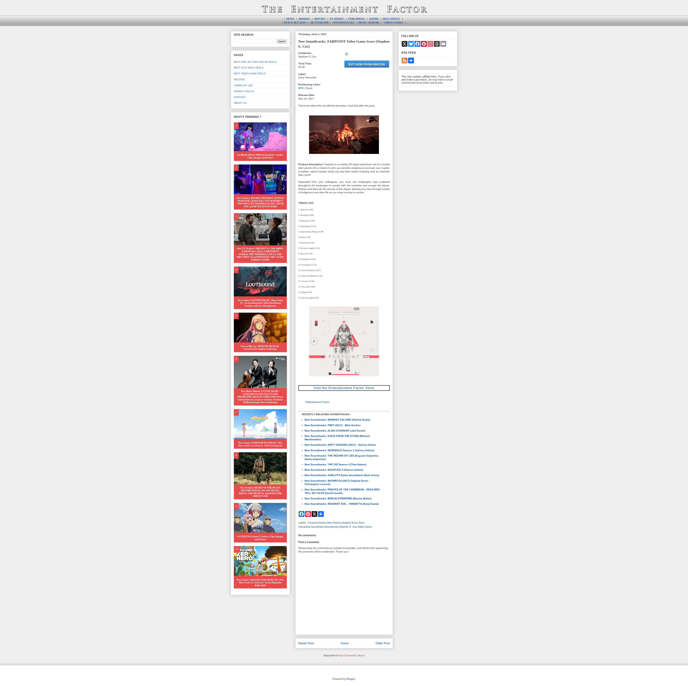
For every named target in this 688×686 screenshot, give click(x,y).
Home (345, 643)
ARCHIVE (239, 79)
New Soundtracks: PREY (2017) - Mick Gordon (333, 425)
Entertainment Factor (317, 402)
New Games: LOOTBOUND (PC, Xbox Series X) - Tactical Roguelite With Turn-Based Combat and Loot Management (260, 303)
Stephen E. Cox (348, 526)
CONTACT (240, 97)
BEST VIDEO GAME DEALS (250, 73)
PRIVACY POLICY (244, 91)
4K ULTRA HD (319, 22)
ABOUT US (240, 102)
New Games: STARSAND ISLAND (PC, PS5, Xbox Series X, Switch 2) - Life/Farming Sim (260, 444)
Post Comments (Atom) (351, 655)
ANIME (374, 18)
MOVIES (319, 18)
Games (322, 522)
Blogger (351, 678)
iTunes (308, 88)
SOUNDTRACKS (343, 22)
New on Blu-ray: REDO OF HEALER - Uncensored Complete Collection (260, 347)
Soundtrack (317, 526)
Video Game (365, 526)
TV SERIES (337, 18)
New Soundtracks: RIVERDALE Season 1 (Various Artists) (339, 450)
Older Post (383, 643)
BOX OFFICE (391, 18)
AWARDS (304, 18)
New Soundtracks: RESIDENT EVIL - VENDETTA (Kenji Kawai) (342, 503)
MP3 (301, 88)
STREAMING (356, 18)
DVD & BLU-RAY (295, 22)
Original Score (350, 522)
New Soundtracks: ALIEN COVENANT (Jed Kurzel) (335, 430)
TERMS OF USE (243, 85)
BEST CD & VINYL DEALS (248, 67)
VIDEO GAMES (393, 22)
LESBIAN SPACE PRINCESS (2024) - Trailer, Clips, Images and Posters (260, 156)
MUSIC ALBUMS (368, 22)
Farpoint (312, 522)
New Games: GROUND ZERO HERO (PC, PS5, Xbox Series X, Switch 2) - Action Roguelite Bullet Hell (260, 582)
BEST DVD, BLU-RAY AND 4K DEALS (255, 61)
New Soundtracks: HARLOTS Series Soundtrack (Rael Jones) (342, 475)
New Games (334, 522)
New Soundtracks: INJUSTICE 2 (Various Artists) (334, 469)
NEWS (290, 18)
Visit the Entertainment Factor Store (344, 388)
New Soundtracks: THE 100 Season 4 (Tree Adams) (335, 464)
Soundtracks (331, 526)
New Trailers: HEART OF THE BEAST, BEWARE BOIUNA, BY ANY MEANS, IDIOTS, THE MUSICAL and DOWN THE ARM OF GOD (260, 491)
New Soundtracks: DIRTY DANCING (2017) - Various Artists (340, 444)
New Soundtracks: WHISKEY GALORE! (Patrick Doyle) (337, 419)
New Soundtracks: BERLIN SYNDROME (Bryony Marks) (338, 498)
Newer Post (306, 643)
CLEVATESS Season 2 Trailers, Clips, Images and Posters (260, 538)
